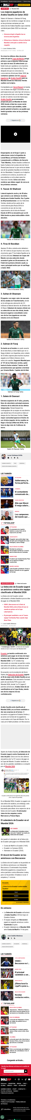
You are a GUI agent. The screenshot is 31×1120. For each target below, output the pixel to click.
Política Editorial (21, 76)
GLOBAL (3, 60)
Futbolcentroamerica (7, 68)
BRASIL (19, 58)
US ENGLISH (22, 60)
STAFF (15, 64)
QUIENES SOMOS (6, 64)
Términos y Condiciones (22, 49)
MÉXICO (9, 60)
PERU (15, 60)
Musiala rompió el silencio (15, 1)
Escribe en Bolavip (6, 66)
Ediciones (4, 58)
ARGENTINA (11, 58)
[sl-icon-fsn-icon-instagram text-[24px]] (19, 54)
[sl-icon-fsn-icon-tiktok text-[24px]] (26, 54)
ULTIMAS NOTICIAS (16, 6)
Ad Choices (4, 78)
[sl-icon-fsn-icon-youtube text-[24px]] (29, 54)
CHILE (24, 58)
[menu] (2, 5)
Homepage (27, 35)
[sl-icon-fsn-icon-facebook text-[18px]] (15, 54)
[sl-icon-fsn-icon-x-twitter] (22, 54)
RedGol (16, 66)
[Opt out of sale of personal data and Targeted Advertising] (2, 1117)
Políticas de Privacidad (8, 76)
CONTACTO (21, 64)
